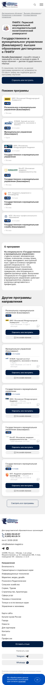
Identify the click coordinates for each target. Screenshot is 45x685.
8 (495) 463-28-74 (12, 536)
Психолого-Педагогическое (14, 581)
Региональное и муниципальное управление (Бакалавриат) (20, 312)
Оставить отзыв (22, 644)
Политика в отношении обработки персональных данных (21, 671)
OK (37, 680)
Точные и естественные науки (15, 603)
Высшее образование (32, 13)
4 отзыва (15, 469)
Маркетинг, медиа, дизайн (13, 577)
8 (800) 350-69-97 (12, 534)
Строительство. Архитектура (14, 592)
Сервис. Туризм (9, 588)
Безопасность (8, 567)
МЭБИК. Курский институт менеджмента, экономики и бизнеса (24, 360)
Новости (5, 624)
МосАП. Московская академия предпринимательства (21, 438)
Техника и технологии (11, 599)
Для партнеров (8, 628)
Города (5, 620)
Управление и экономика (11, 15)
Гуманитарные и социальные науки (17, 570)
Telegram (20, 656)
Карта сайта (7, 613)
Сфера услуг (7, 595)
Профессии (7, 639)
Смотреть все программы (22, 503)
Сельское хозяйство (11, 585)
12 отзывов (16, 394)
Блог (4, 635)
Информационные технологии (15, 574)
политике (22, 681)
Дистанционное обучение (12, 13)
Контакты (6, 631)
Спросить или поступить (22, 80)
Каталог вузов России (11, 617)
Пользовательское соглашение (12, 673)
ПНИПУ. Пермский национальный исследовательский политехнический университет (24, 28)
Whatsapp (20, 663)
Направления (8, 563)
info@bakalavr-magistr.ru (12, 544)
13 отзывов (16, 354)
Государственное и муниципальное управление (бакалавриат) (21, 428)
